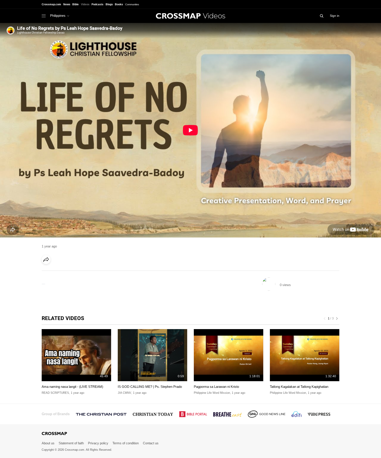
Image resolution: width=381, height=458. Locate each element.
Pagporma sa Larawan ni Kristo (216, 386)
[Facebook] (47, 271)
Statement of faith (71, 443)
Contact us (151, 443)
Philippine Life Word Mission (212, 392)
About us (48, 443)
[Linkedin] (56, 271)
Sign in (334, 15)
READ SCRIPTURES (55, 392)
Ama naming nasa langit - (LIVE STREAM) (72, 386)
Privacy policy (98, 443)
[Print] (83, 271)
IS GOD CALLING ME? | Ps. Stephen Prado (150, 386)
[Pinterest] (65, 271)
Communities (132, 4)
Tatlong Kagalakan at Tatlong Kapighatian (299, 386)
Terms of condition (125, 443)
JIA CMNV (124, 392)
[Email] (74, 271)
